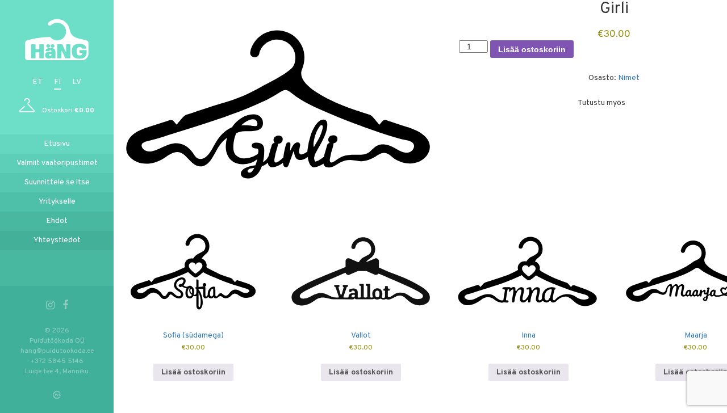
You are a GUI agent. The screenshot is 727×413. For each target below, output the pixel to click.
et (37, 82)
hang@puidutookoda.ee (57, 351)
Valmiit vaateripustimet (57, 163)
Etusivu (57, 144)
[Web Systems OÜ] (57, 395)
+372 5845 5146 (57, 361)
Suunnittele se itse (57, 182)
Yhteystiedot (57, 240)
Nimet (629, 78)
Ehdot (57, 221)
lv (76, 82)
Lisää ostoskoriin (532, 49)
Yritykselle (57, 201)
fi (57, 82)
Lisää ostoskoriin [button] (193, 372)
